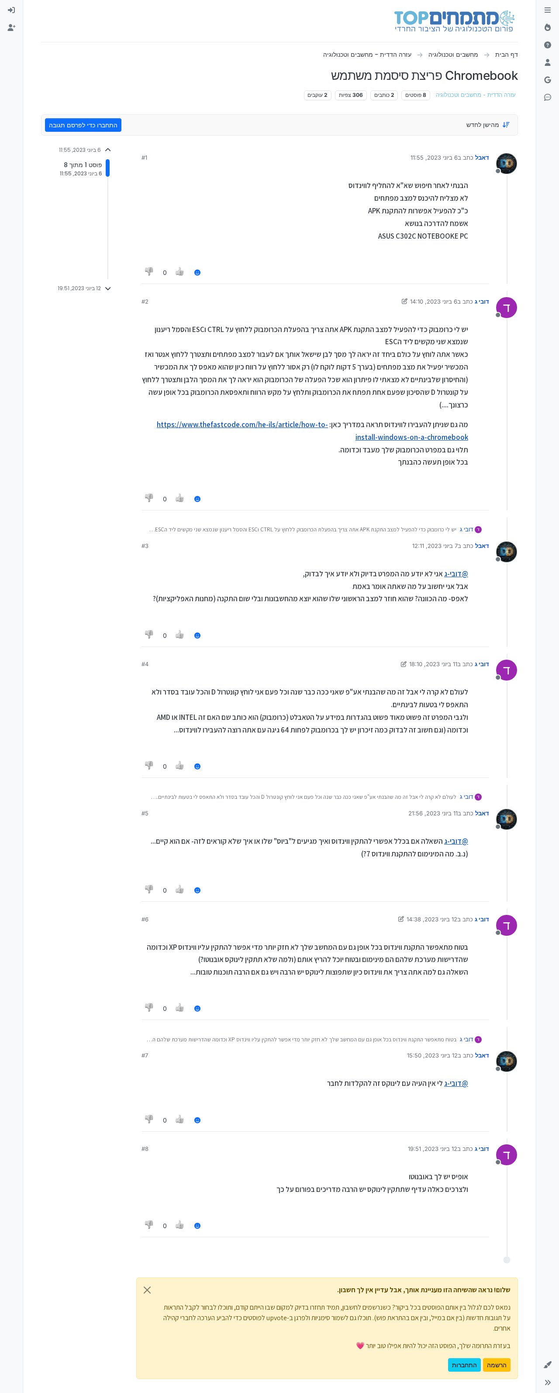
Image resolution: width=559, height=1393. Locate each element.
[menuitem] (11, 10)
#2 (144, 301)
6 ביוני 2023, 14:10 (433, 301)
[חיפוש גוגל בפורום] (548, 80)
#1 (144, 157)
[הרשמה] (11, 28)
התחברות (464, 1365)
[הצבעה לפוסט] (180, 272)
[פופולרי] (548, 28)
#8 (144, 1148)
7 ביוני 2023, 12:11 (435, 545)
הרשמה (497, 1365)
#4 (144, 664)
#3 (144, 545)
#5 (144, 813)
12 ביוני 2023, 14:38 (432, 919)
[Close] (147, 1290)
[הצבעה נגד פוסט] (149, 272)
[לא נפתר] (548, 45)
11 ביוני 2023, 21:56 (433, 813)
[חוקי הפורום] (548, 10)
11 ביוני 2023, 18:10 (433, 664)
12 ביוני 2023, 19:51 (432, 1148)
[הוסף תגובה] (197, 272)
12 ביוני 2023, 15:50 (432, 1055)
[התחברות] (11, 10)
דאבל (482, 157)
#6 (144, 919)
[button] (548, 1365)
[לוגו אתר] (454, 20)
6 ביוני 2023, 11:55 (434, 157)
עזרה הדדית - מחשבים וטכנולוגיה (476, 95)
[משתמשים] (548, 63)
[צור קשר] (548, 98)
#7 (144, 1055)
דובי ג (482, 301)
